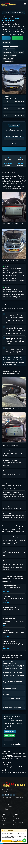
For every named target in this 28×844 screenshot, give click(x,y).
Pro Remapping (6, 751)
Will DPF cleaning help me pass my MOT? (13, 698)
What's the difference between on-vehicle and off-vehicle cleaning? (13, 687)
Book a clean (6, 38)
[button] (25, 4)
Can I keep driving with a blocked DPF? (12, 707)
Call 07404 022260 (17, 38)
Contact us (15, 506)
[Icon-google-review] (11, 795)
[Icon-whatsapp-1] (8, 795)
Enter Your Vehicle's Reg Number (13, 136)
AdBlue (17, 753)
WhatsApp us (6, 42)
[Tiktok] (14, 795)
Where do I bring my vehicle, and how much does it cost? (12, 682)
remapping (10, 755)
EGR (11, 320)
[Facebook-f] (3, 795)
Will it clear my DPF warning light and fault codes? (12, 693)
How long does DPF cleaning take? (11, 703)
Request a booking (9, 731)
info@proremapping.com (11, 764)
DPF (9, 12)
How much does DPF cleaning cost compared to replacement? (11, 662)
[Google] (6, 795)
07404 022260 (9, 762)
